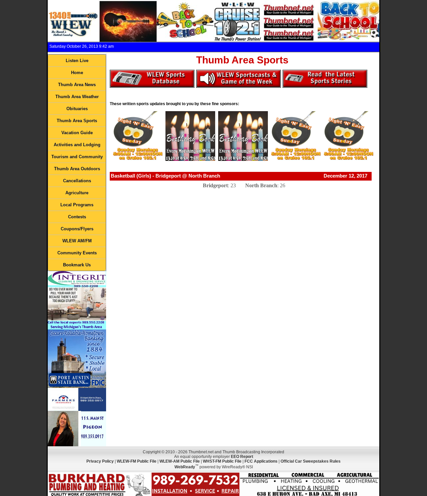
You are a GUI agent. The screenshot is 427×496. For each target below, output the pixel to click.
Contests (77, 216)
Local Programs (76, 204)
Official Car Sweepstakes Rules (311, 461)
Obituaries (77, 108)
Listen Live (77, 60)
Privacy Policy (100, 461)
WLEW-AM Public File (179, 461)
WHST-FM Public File (222, 461)
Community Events (77, 252)
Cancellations (77, 180)
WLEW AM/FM (77, 240)
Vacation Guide (77, 132)
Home (77, 72)
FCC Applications (261, 461)
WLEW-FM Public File (136, 461)
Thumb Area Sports (77, 120)
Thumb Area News (77, 84)
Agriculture (76, 192)
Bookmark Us (77, 264)
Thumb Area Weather (77, 96)
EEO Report (242, 456)
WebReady (184, 467)
